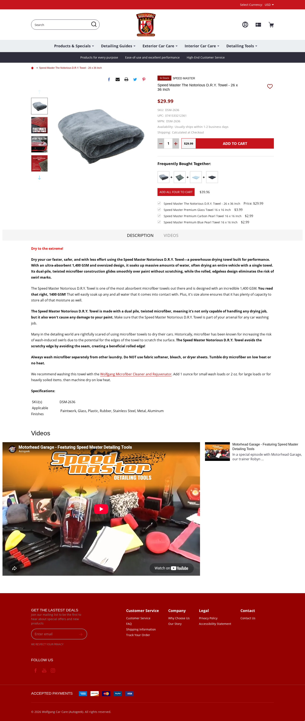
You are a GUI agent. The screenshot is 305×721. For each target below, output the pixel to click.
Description (140, 235)
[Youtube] (44, 670)
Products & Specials (72, 45)
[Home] (33, 68)
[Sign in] (245, 25)
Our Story (175, 624)
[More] (93, 45)
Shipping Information (141, 629)
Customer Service (138, 618)
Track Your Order (138, 635)
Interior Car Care (200, 45)
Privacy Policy (208, 618)
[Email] (117, 79)
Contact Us (247, 618)
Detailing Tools (240, 45)
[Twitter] (135, 79)
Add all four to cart (176, 192)
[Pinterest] (144, 79)
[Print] (126, 79)
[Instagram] (53, 670)
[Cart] (271, 24)
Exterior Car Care (158, 45)
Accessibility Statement (215, 624)
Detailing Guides (116, 45)
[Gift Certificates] (258, 24)
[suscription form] (81, 634)
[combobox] (65, 25)
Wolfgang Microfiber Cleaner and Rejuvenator (136, 374)
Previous (39, 91)
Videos (171, 235)
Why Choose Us (179, 618)
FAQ (129, 624)
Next (39, 177)
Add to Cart (235, 143)
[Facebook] (109, 79)
